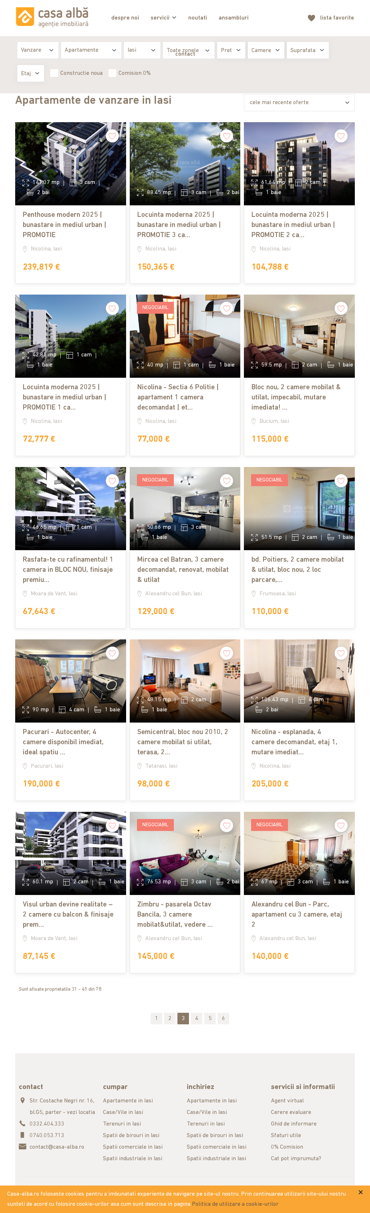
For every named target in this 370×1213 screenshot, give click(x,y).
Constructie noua (81, 73)
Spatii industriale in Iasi (132, 1159)
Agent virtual (287, 1101)
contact (185, 54)
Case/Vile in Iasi (123, 1112)
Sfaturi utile (286, 1136)
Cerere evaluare (291, 1112)
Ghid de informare (294, 1124)
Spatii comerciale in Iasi (133, 1147)
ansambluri (234, 18)
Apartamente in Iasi (128, 1101)
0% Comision (287, 1147)
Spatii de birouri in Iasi (131, 1136)
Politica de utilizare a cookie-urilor (235, 1204)
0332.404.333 (47, 1124)
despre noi (125, 18)
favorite (337, 18)
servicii (160, 18)
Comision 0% (135, 73)
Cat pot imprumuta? (296, 1159)
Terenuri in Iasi (122, 1124)
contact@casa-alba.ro (57, 1147)
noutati (197, 18)
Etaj (26, 74)
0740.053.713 (47, 1136)
